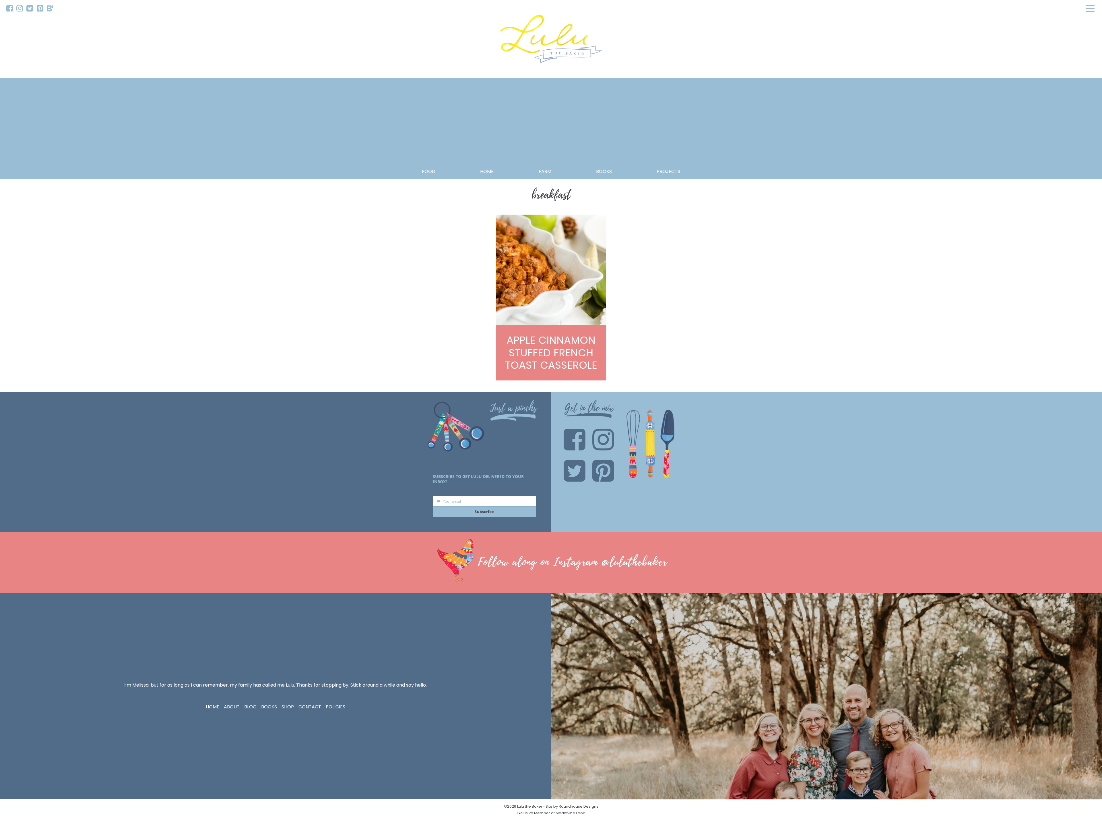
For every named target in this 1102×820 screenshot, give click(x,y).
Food (428, 171)
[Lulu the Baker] (551, 41)
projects (668, 171)
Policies (335, 707)
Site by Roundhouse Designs (572, 806)
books (604, 171)
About (232, 707)
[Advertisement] (551, 124)
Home (487, 171)
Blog (250, 707)
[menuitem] (10, 8)
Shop (288, 707)
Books (269, 707)
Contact (309, 707)
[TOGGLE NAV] (1090, 8)
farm (545, 171)
